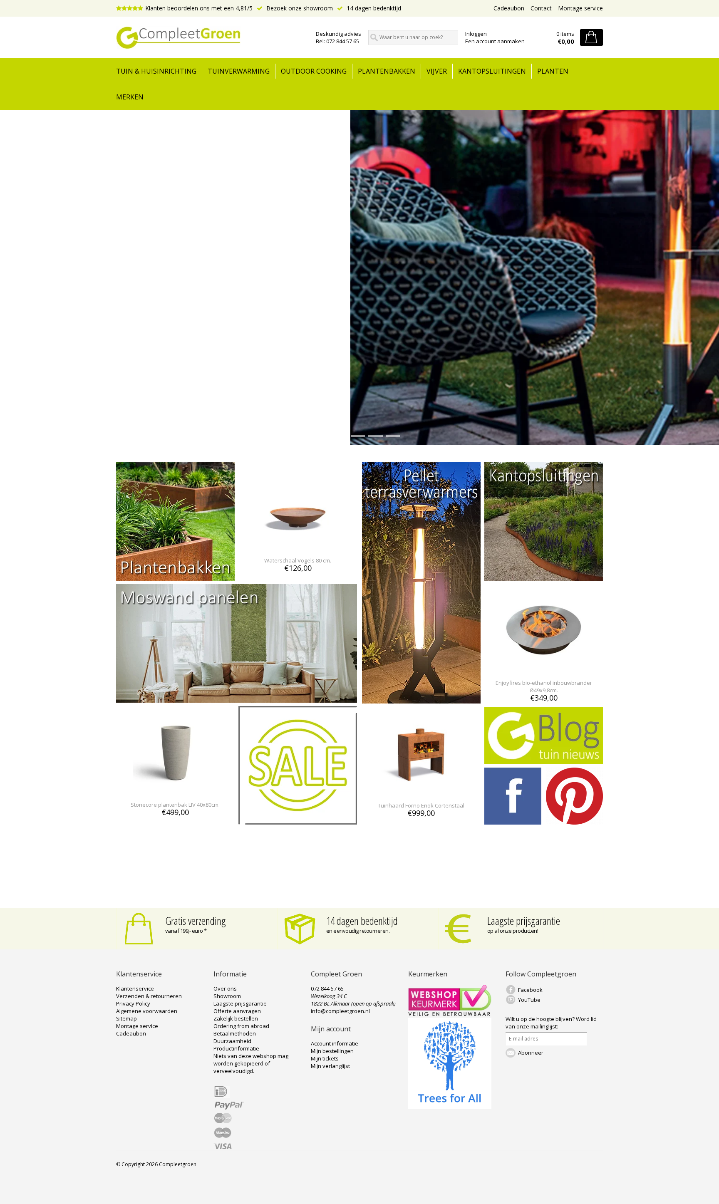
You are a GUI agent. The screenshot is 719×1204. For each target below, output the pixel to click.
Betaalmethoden (234, 1033)
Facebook (530, 989)
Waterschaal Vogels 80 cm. (297, 560)
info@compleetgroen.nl (340, 1011)
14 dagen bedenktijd (373, 8)
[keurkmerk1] (449, 1014)
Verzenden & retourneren (149, 996)
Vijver (436, 71)
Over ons (225, 988)
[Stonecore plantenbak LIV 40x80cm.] (175, 789)
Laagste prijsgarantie (523, 920)
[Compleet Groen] (211, 37)
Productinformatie (236, 1048)
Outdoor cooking (314, 71)
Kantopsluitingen (492, 71)
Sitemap (126, 1018)
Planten (552, 71)
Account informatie (334, 1043)
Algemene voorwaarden (146, 1011)
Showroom (227, 996)
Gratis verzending (195, 920)
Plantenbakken (386, 71)
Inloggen (476, 33)
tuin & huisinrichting (156, 71)
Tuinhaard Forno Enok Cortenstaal (421, 805)
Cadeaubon (508, 8)
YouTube (529, 999)
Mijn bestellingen (332, 1051)
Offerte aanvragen (237, 1011)
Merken (130, 97)
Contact (541, 8)
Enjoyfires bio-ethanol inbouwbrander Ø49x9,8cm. (544, 686)
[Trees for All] (449, 1106)
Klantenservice (135, 988)
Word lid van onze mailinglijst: (551, 1022)
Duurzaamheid (232, 1041)
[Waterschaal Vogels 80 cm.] (297, 545)
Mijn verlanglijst (330, 1066)
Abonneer (530, 1052)
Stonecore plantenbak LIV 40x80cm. (175, 804)
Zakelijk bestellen (235, 1018)
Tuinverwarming (239, 71)
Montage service (580, 8)
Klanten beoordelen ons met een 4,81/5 (199, 8)
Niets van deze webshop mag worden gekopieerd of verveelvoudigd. (250, 1063)
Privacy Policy (133, 1003)
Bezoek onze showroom (299, 8)
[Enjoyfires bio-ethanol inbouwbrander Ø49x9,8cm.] (543, 667)
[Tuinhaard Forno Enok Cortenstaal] (421, 790)
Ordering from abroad (241, 1026)
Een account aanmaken (495, 41)
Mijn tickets (325, 1058)
